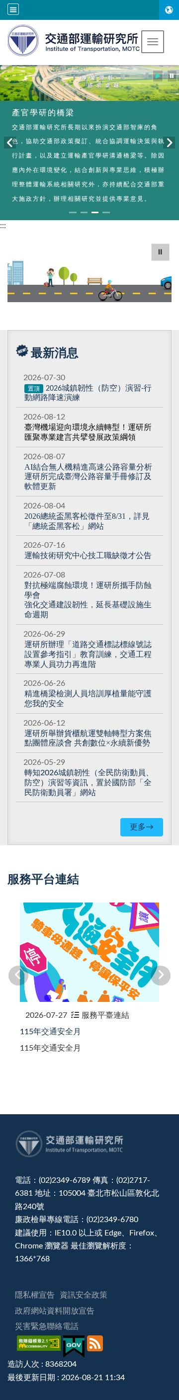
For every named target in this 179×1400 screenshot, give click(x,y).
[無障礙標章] (40, 1346)
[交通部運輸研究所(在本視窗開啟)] (74, 39)
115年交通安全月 (50, 1032)
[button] (152, 41)
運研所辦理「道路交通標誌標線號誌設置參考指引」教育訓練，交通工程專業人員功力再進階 (88, 654)
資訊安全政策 (83, 1295)
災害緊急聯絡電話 (47, 1326)
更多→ (142, 827)
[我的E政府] (75, 1346)
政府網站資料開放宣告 (54, 1311)
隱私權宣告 (35, 1295)
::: (3, 226)
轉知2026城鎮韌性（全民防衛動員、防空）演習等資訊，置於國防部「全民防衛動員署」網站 (89, 783)
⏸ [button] (160, 252)
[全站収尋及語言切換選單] (13, 9)
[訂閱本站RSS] (96, 1346)
